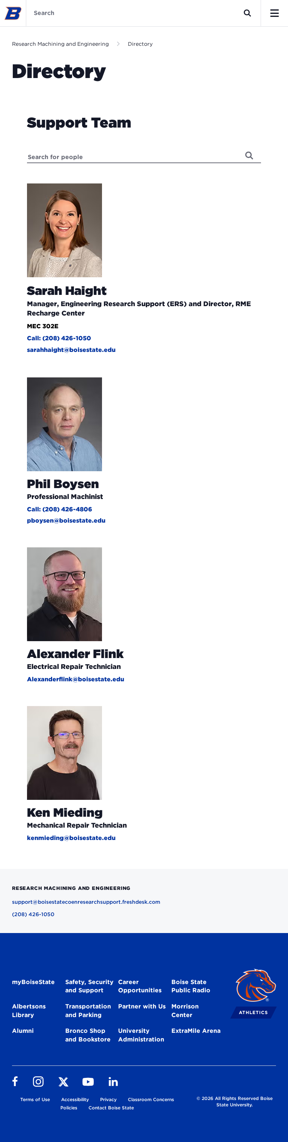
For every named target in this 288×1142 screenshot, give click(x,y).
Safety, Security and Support (89, 986)
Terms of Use (35, 1099)
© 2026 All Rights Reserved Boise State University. (234, 1101)
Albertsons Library (29, 1011)
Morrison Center (185, 1011)
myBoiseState (33, 982)
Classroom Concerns (151, 1099)
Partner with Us (142, 1006)
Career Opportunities (140, 986)
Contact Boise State (111, 1107)
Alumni (23, 1030)
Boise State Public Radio (190, 986)
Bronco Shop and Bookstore (88, 1035)
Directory (140, 44)
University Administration (141, 1035)
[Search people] (249, 155)
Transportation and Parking (88, 1011)
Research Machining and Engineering (60, 44)
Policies (68, 1107)
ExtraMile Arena (195, 1030)
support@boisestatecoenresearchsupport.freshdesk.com (86, 902)
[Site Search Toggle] (247, 13)
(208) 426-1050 (33, 914)
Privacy (108, 1099)
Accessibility (75, 1099)
